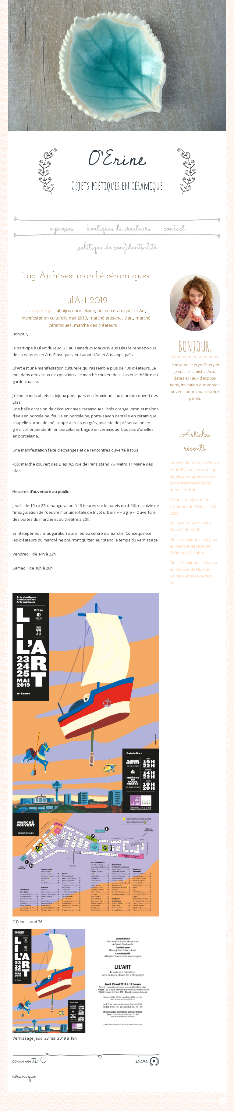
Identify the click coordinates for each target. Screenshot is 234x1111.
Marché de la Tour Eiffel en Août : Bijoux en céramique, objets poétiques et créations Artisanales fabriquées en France (195, 476)
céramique (23, 1076)
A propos (61, 228)
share (143, 1061)
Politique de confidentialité (117, 247)
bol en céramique (115, 310)
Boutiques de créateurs (119, 228)
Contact (174, 228)
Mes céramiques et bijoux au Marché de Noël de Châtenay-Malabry (193, 546)
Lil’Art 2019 (86, 301)
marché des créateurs (95, 325)
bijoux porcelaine (78, 310)
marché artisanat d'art (111, 318)
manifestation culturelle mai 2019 (54, 318)
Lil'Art (139, 310)
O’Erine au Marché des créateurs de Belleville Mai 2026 (194, 506)
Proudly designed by (188, 1100)
